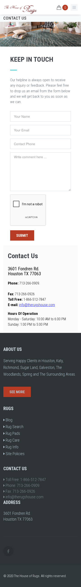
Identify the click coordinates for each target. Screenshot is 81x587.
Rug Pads (12, 433)
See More (17, 392)
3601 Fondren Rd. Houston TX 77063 (24, 271)
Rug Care (12, 440)
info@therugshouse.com (37, 305)
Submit (22, 235)
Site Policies (15, 453)
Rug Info (11, 447)
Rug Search (14, 426)
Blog (8, 420)
